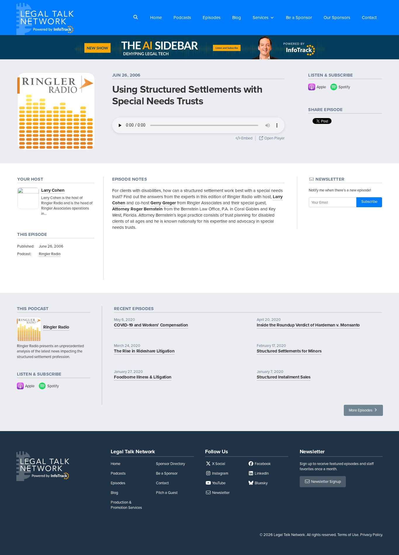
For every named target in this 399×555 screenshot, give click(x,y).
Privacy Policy (371, 534)
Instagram (219, 473)
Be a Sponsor (299, 17)
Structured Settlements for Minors (289, 351)
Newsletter (220, 492)
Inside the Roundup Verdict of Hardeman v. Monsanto (308, 325)
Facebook (262, 463)
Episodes (212, 17)
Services (260, 17)
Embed (246, 138)
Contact (369, 17)
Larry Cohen (53, 190)
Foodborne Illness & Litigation (142, 377)
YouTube (218, 483)
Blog (236, 17)
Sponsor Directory (170, 463)
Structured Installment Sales (283, 377)
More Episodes (361, 410)
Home (156, 17)
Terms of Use (347, 534)
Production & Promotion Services (126, 504)
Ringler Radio (49, 254)
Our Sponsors (337, 17)
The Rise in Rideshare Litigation (144, 351)
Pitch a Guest (167, 492)
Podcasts (182, 17)
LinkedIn (261, 473)
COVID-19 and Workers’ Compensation (151, 325)
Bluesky (261, 483)
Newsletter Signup (325, 481)
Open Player (273, 138)
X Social (218, 463)
